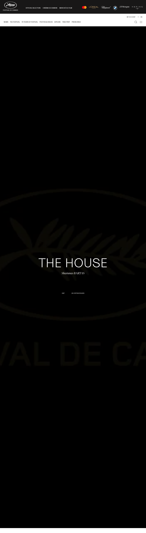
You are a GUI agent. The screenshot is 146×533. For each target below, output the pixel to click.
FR (138, 17)
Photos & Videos (46, 22)
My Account (131, 17)
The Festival (15, 22)
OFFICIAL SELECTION (33, 8)
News (6, 22)
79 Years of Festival (30, 22)
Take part (66, 22)
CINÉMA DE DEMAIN (50, 8)
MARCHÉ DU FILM (65, 8)
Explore (57, 22)
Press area (76, 22)
